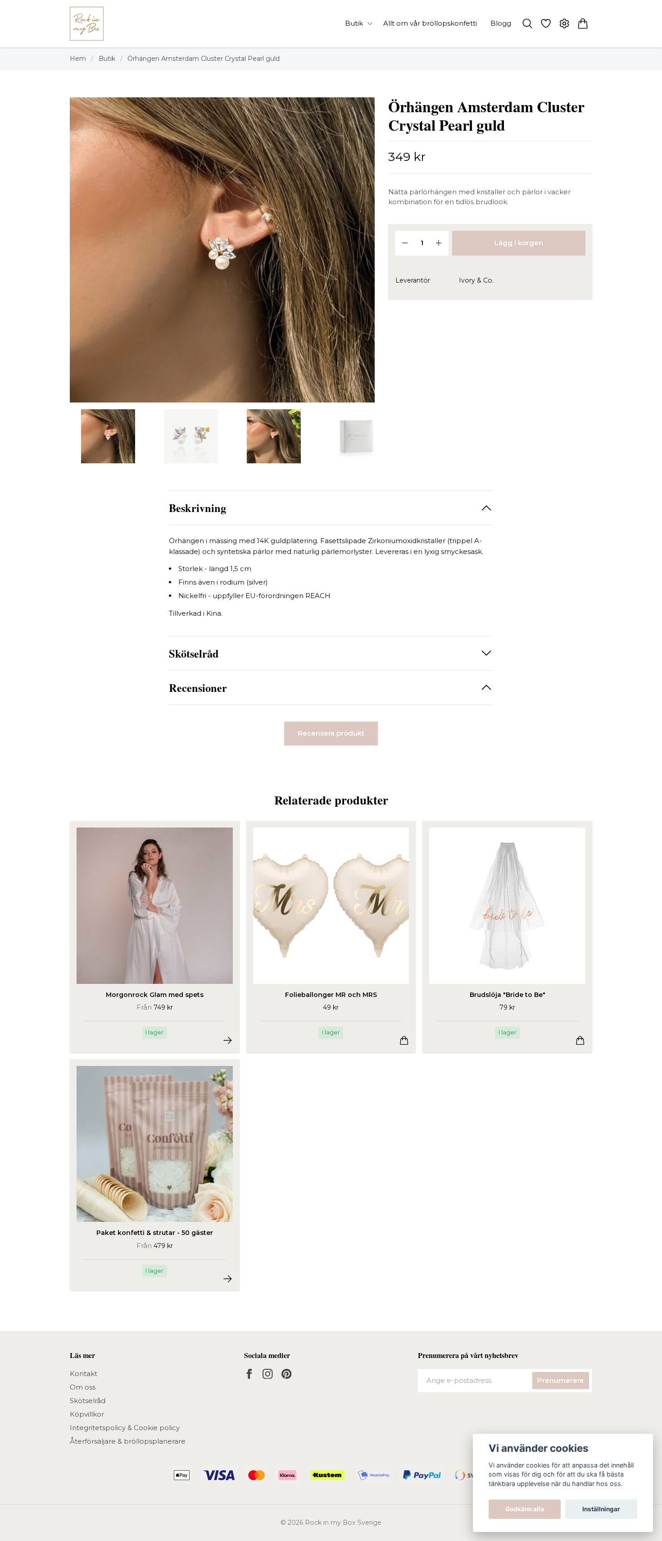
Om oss (82, 1387)
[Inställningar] (564, 23)
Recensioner (198, 687)
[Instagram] (268, 1374)
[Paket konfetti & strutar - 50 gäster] (227, 1279)
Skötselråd (194, 653)
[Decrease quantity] (404, 243)
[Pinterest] (286, 1374)
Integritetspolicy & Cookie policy (125, 1427)
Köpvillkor (87, 1414)
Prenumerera (560, 1380)
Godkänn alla (524, 1509)
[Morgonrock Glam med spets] (227, 1040)
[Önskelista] (545, 23)
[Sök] (527, 23)
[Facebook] (249, 1374)
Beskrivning (197, 507)
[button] (360, 253)
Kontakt (83, 1373)
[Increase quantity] (438, 243)
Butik (107, 59)
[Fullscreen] (222, 249)
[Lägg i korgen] (404, 1040)
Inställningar (601, 1509)
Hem (78, 59)
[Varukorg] (583, 23)
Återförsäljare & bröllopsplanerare (128, 1441)
